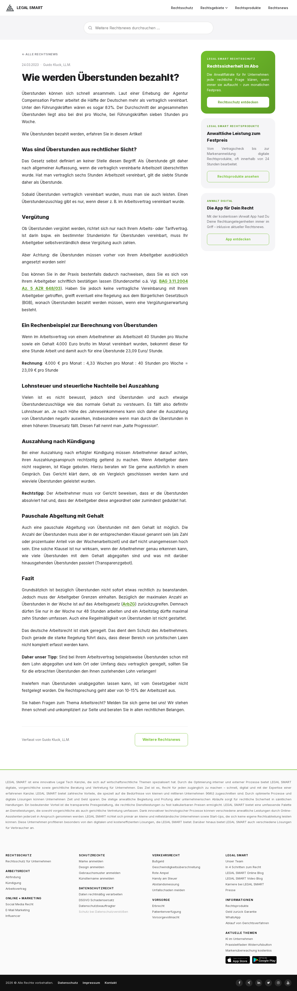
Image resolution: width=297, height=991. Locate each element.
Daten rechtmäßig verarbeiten (101, 894)
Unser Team (234, 861)
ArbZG (129, 604)
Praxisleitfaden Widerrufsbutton (249, 944)
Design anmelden (91, 867)
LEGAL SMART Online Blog (245, 873)
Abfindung (13, 877)
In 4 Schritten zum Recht (243, 867)
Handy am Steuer (164, 878)
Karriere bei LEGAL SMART (245, 884)
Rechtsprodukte (248, 8)
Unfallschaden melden (168, 890)
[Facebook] (239, 982)
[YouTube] (287, 982)
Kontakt (111, 982)
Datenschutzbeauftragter (97, 906)
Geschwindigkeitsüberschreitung (176, 867)
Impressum (91, 982)
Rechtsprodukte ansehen (238, 176)
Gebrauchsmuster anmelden (99, 873)
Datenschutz (68, 982)
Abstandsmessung (165, 884)
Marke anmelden (91, 861)
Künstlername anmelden (96, 878)
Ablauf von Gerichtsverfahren (247, 923)
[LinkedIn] (258, 982)
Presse (231, 890)
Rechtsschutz (182, 8)
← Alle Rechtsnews (40, 54)
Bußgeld (158, 861)
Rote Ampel (160, 873)
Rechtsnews (278, 8)
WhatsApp (233, 917)
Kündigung (13, 883)
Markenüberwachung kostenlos (249, 950)
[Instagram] (278, 982)
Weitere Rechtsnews (161, 739)
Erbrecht (158, 906)
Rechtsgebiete (212, 8)
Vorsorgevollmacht (165, 917)
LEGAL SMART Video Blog (244, 878)
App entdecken (238, 239)
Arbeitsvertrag (16, 888)
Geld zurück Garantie (241, 911)
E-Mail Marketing (18, 910)
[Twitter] (268, 982)
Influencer (13, 916)
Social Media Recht (19, 904)
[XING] (248, 982)
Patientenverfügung (166, 911)
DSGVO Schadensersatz (96, 900)
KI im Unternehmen (239, 939)
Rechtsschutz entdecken (238, 102)
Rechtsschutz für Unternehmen (28, 861)
